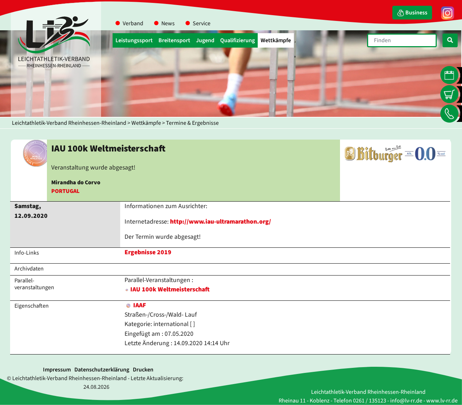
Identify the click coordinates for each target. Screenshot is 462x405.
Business (415, 13)
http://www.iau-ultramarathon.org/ (220, 221)
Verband (133, 23)
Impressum (57, 370)
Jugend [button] (205, 40)
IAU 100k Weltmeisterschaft (170, 289)
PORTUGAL (65, 191)
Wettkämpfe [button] (276, 40)
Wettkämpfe (146, 123)
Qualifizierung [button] (237, 40)
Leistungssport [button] (134, 40)
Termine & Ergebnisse (192, 123)
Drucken (143, 370)
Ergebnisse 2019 (148, 252)
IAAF (139, 305)
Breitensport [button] (174, 40)
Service (201, 23)
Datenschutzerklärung (101, 370)
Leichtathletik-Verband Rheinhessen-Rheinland (69, 123)
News (168, 23)
